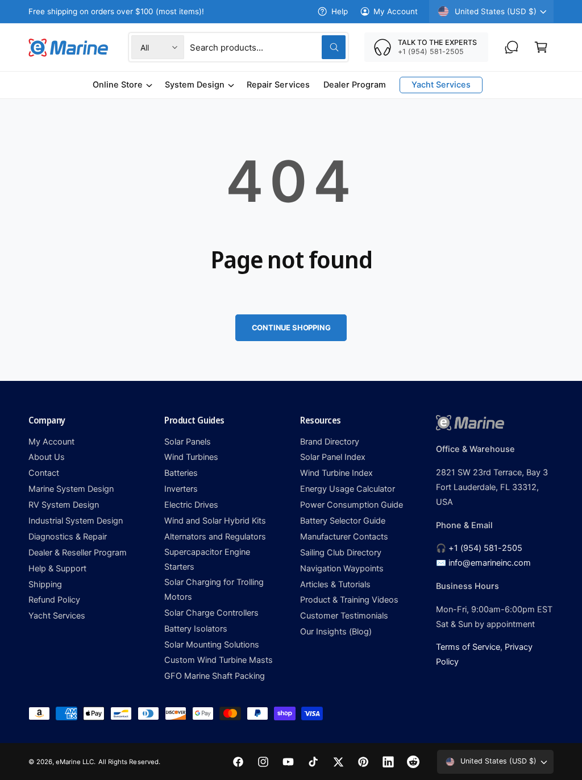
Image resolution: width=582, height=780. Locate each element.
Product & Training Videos (349, 600)
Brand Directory (329, 442)
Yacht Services (56, 616)
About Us (46, 457)
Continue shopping (291, 327)
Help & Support (57, 568)
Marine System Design (71, 489)
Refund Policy (54, 600)
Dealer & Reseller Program (77, 552)
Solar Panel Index (332, 457)
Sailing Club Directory (340, 552)
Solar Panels (187, 442)
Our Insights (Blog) (336, 632)
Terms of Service (468, 647)
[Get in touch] (511, 47)
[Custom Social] (413, 761)
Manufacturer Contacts (344, 537)
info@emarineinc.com (489, 563)
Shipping (45, 584)
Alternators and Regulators (215, 537)
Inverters (181, 489)
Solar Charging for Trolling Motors (214, 589)
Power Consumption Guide (351, 505)
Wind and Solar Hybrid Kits (215, 521)
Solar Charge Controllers (211, 613)
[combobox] (267, 47)
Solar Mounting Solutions (211, 645)
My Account (395, 11)
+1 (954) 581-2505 (485, 548)
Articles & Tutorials (335, 584)
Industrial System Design (75, 521)
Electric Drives (191, 505)
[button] (541, 47)
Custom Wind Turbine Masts (218, 660)
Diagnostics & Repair (67, 537)
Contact (43, 473)
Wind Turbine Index (336, 473)
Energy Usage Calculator (347, 489)
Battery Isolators (195, 629)
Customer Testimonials (344, 616)
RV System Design (63, 505)
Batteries (181, 473)
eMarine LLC (75, 762)
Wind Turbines (191, 457)
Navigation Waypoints (342, 568)
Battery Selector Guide (342, 521)
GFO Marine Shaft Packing (214, 676)
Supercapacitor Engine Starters (207, 559)
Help (339, 11)
